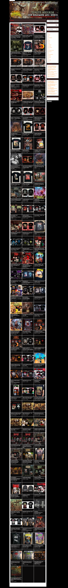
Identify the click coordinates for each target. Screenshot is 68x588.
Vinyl (48, 58)
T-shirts (49, 43)
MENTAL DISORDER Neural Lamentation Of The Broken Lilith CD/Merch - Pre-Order (52, 67)
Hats (48, 39)
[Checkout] (56, 21)
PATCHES (49, 57)
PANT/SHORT (50, 47)
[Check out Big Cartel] (49, 101)
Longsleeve (49, 44)
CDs (48, 36)
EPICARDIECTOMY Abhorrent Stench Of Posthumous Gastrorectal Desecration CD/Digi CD (52, 85)
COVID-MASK (50, 37)
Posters (49, 40)
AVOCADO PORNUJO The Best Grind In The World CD (53, 74)
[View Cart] (51, 21)
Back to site (12, 0)
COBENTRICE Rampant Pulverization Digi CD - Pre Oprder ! (52, 69)
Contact (49, 98)
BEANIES (49, 55)
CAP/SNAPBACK (50, 54)
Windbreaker (50, 51)
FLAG (49, 61)
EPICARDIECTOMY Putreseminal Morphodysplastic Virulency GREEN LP (52, 88)
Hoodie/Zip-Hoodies (51, 50)
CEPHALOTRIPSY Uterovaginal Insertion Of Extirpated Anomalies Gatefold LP (53, 91)
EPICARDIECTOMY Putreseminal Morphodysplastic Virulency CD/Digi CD (52, 82)
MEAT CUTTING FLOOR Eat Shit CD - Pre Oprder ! (52, 76)
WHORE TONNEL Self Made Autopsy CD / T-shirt (52, 72)
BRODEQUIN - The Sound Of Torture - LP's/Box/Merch (52, 93)
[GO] (56, 25)
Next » (29, 584)
